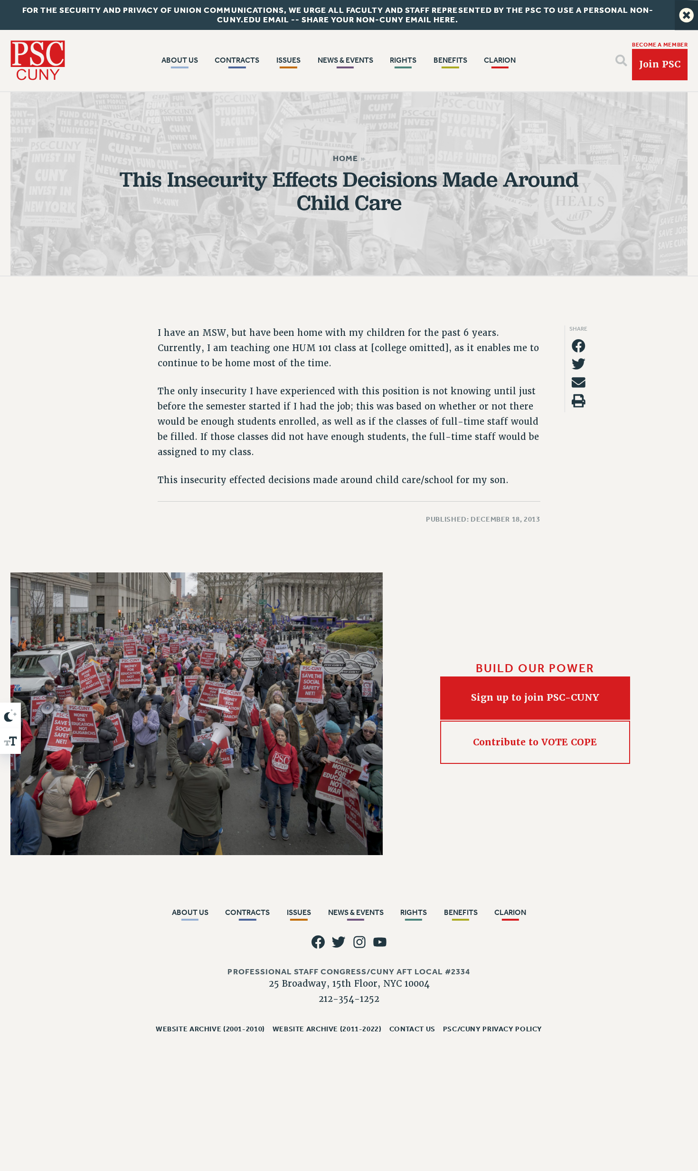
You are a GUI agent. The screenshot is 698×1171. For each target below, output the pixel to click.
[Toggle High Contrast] (10, 715)
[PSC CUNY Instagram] (359, 942)
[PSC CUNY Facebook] (318, 942)
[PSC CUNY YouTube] (380, 942)
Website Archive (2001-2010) (210, 1029)
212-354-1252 (349, 998)
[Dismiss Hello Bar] (686, 15)
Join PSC (659, 64)
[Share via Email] (578, 383)
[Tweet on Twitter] (578, 364)
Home (345, 158)
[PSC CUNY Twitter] (339, 942)
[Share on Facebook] (578, 345)
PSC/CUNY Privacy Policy (492, 1029)
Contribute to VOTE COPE (535, 742)
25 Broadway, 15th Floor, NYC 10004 (349, 983)
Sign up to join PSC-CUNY (535, 698)
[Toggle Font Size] (10, 741)
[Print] (578, 401)
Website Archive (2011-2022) (327, 1029)
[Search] (621, 60)
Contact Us (412, 1029)
